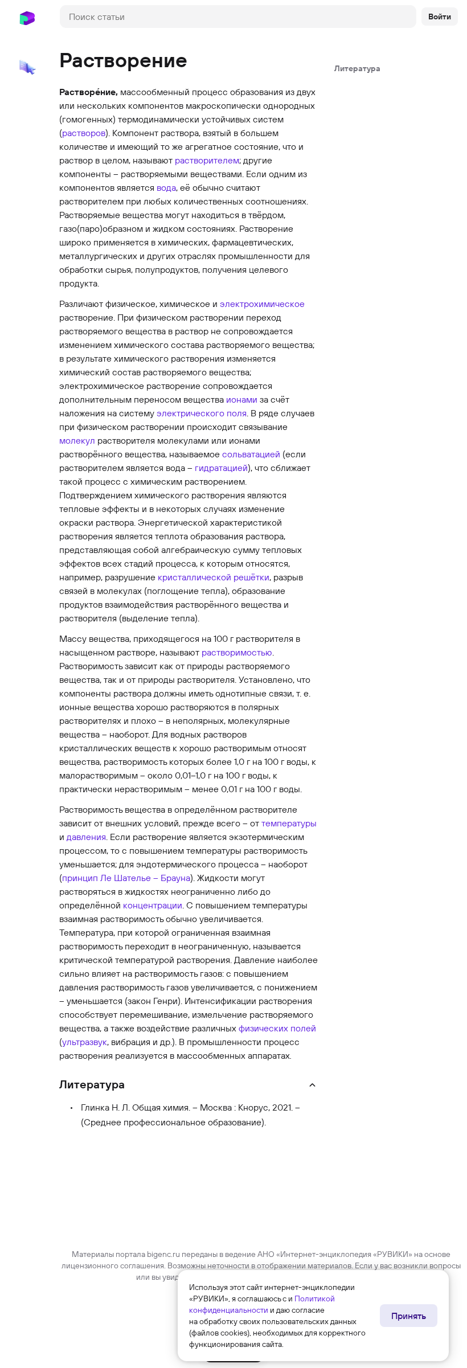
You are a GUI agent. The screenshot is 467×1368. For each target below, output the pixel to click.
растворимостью (237, 652)
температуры (289, 823)
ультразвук (84, 1041)
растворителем (207, 160)
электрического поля (202, 413)
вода (166, 187)
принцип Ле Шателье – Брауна (126, 877)
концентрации (152, 905)
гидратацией (221, 467)
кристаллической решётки (213, 577)
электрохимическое (262, 303)
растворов (83, 132)
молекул (77, 440)
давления (86, 836)
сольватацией (251, 454)
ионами (241, 399)
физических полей (277, 1028)
